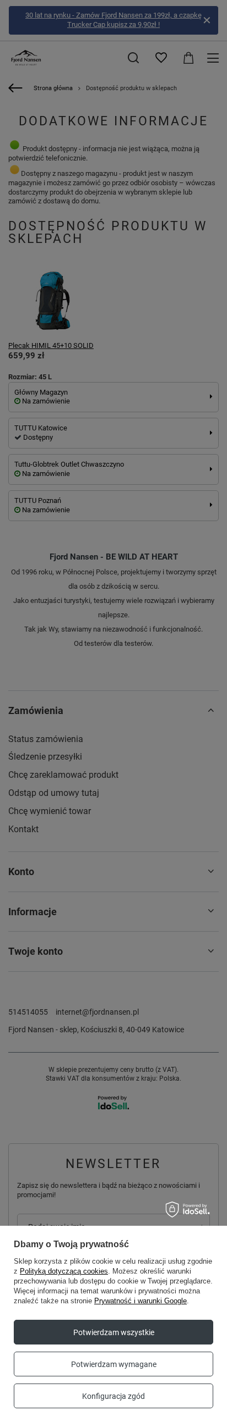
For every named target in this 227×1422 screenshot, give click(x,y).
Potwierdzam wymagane (113, 1364)
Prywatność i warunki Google (140, 1301)
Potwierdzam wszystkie (113, 1332)
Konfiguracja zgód (113, 1396)
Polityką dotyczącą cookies (64, 1271)
